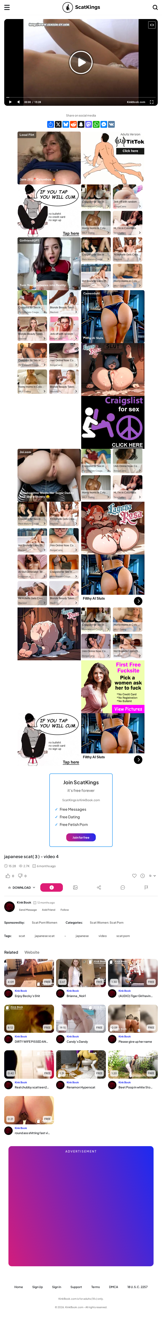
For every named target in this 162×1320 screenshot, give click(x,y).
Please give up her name (135, 1041)
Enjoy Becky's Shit (27, 996)
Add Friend (48, 909)
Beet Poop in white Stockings (136, 1087)
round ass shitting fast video (32, 1133)
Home (18, 1287)
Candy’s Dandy (77, 1041)
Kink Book (24, 902)
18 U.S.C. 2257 (137, 1287)
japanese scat (45, 936)
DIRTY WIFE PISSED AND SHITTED (32, 1041)
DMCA (113, 1287)
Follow (65, 909)
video (103, 936)
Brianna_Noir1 (76, 996)
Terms (95, 1287)
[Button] (51, 887)
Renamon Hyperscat (81, 1087)
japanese (82, 936)
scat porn (123, 936)
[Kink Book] (9, 906)
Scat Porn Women (44, 922)
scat (22, 936)
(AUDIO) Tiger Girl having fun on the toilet (136, 996)
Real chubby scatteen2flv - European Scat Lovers (32, 1087)
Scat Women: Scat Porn (106, 922)
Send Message (28, 909)
